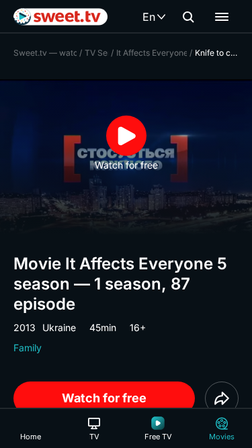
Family (27, 347)
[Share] (222, 398)
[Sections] (222, 17)
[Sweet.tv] (60, 17)
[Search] (188, 17)
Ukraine (59, 327)
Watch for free (104, 398)
